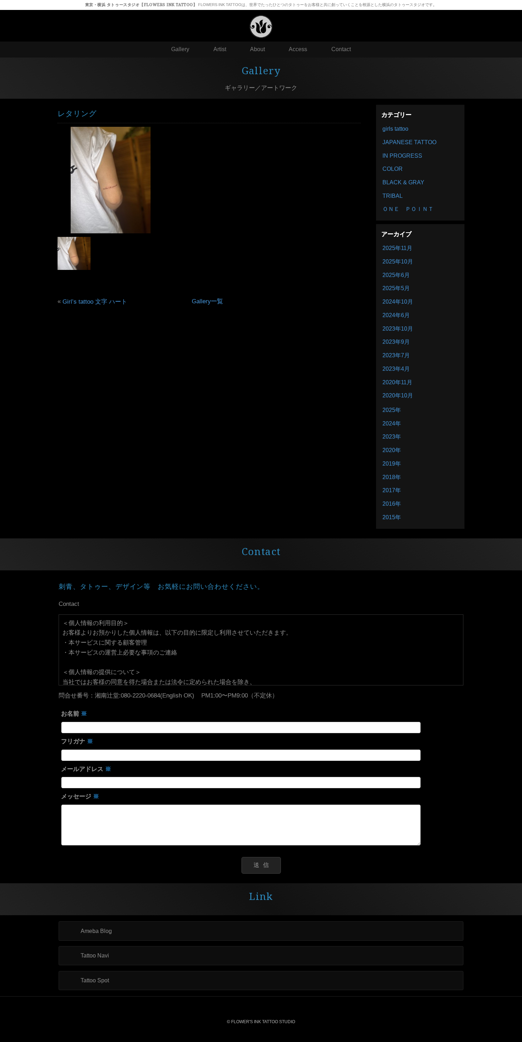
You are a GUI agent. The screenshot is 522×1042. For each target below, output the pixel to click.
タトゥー (296, 4)
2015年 (391, 517)
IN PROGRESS (402, 156)
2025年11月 (397, 248)
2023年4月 (396, 369)
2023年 (391, 437)
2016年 (391, 504)
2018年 (391, 477)
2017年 (391, 490)
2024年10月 (397, 302)
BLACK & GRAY (403, 182)
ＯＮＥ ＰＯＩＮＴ (408, 209)
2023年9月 (396, 342)
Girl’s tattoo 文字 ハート (94, 301)
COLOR (392, 169)
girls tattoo (395, 129)
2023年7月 (396, 355)
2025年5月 (396, 288)
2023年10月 (397, 329)
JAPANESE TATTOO (409, 142)
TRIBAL (392, 196)
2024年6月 (396, 315)
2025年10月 (397, 262)
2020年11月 (397, 382)
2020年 (391, 450)
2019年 (391, 464)
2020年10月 (397, 395)
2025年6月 (396, 275)
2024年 (391, 423)
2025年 (391, 410)
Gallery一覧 (207, 301)
